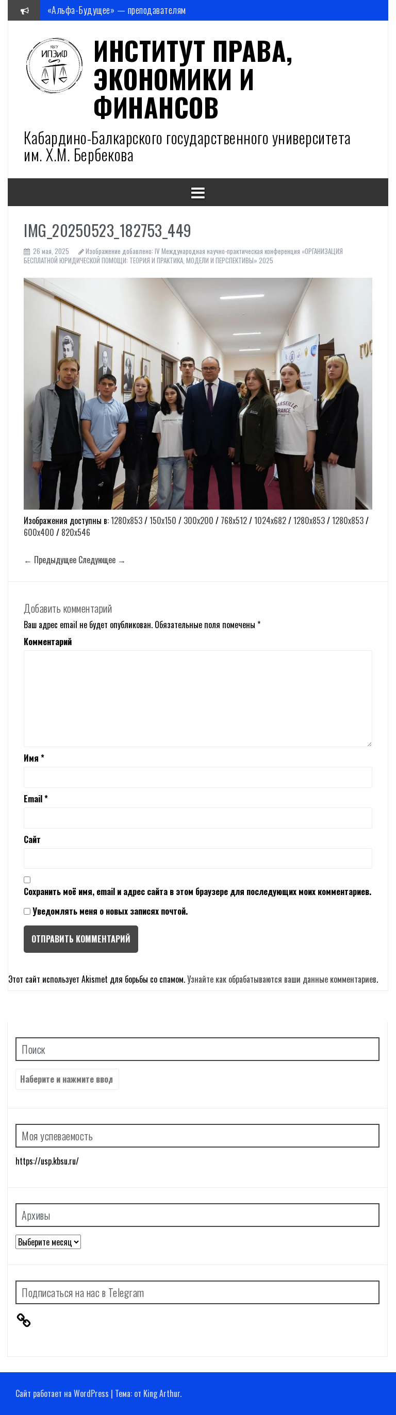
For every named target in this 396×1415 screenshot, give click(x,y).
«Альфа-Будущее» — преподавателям (116, 9)
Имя (34, 758)
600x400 (39, 532)
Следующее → (102, 559)
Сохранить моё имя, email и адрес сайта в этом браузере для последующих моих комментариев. (197, 892)
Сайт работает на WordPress (62, 1393)
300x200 (198, 520)
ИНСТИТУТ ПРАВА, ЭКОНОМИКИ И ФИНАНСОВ (193, 78)
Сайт (32, 840)
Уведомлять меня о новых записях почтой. (110, 911)
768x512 (234, 520)
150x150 (163, 520)
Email (36, 799)
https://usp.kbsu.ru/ (47, 1161)
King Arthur (161, 1393)
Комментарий (48, 642)
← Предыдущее (50, 559)
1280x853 (126, 520)
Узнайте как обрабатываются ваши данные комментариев (281, 979)
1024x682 (270, 520)
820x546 (75, 532)
